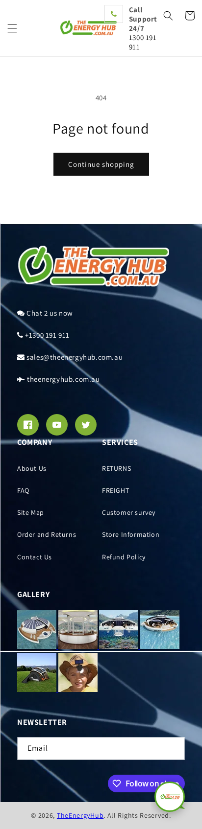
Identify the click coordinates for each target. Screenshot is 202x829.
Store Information (130, 534)
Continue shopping (101, 164)
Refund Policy (124, 557)
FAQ (23, 490)
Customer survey (128, 512)
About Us (32, 468)
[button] (12, 28)
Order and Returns (46, 534)
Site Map (30, 512)
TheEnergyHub (80, 815)
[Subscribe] (173, 748)
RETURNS (116, 468)
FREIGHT (115, 490)
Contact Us (34, 557)
